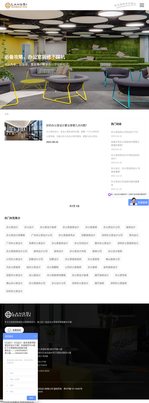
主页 (7, 113)
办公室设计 (12, 227)
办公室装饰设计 (60, 243)
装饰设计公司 (41, 251)
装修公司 (97, 251)
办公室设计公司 (111, 227)
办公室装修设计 (71, 227)
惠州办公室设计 (103, 243)
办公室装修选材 (73, 259)
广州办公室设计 (14, 243)
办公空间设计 (81, 243)
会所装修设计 (110, 267)
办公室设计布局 (78, 251)
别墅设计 (54, 259)
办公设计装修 (115, 251)
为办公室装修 (13, 267)
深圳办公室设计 (80, 283)
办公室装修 (91, 227)
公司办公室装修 (73, 267)
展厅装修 (99, 283)
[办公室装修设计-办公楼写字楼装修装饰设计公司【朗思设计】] (16, 5)
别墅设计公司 (36, 259)
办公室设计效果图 (15, 235)
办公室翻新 (53, 267)
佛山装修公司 (113, 259)
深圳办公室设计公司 (112, 235)
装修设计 (130, 227)
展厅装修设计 (102, 275)
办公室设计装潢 (80, 275)
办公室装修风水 (67, 235)
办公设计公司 (59, 283)
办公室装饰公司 (37, 283)
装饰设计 (58, 251)
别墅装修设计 (88, 235)
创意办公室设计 (14, 275)
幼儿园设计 (35, 275)
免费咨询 (17, 330)
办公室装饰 (93, 259)
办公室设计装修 (48, 227)
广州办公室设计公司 (41, 235)
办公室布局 (121, 275)
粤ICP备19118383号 (73, 388)
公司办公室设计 (14, 259)
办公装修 (92, 267)
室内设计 (133, 235)
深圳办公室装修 (118, 283)
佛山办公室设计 (14, 283)
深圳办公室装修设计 (127, 243)
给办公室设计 (34, 267)
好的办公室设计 (14, 291)
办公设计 (29, 227)
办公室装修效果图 (56, 275)
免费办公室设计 (37, 243)
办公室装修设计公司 (16, 251)
